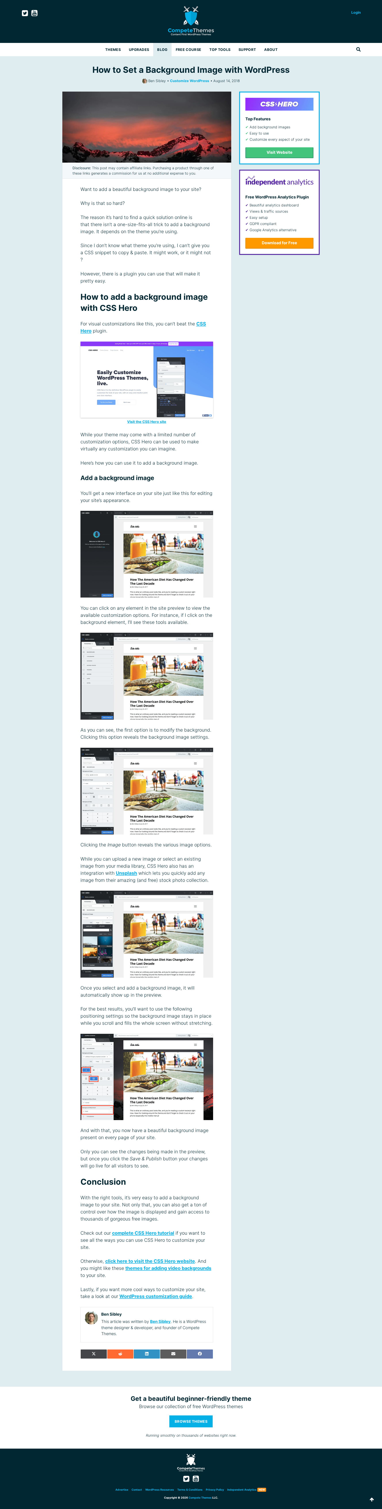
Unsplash (126, 873)
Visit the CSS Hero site (146, 421)
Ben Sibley (160, 1321)
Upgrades (139, 49)
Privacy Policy (215, 1489)
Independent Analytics (241, 1489)
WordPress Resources (159, 1489)
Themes (113, 49)
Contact (137, 1489)
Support (247, 49)
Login (356, 12)
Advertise (121, 1489)
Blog (162, 49)
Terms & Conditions (189, 1489)
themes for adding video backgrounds (168, 1268)
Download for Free (279, 242)
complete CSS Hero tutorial (143, 1233)
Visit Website (279, 152)
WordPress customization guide (155, 1296)
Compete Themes (200, 1497)
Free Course (188, 49)
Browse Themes (191, 1421)
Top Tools (219, 49)
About (271, 49)
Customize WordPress (189, 81)
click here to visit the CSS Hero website (150, 1261)
